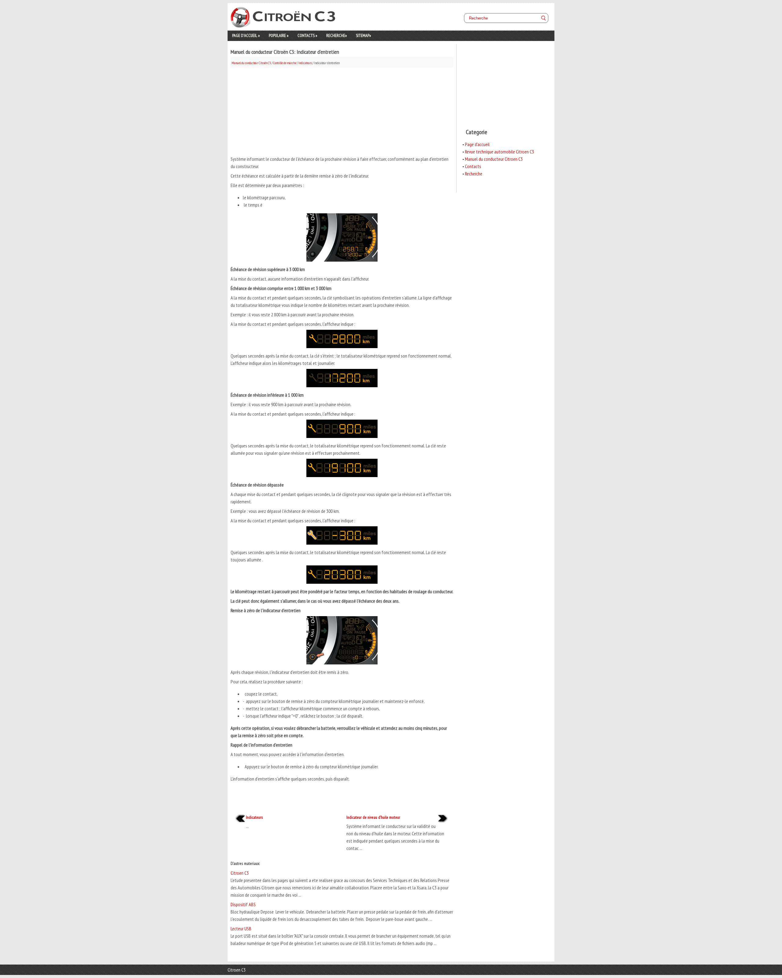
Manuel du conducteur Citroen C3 (494, 159)
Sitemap (363, 35)
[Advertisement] (342, 110)
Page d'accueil (246, 35)
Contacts (307, 35)
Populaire (278, 35)
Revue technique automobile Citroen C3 (499, 152)
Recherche (336, 35)
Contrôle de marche (284, 63)
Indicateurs (305, 63)
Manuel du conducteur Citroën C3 (251, 63)
